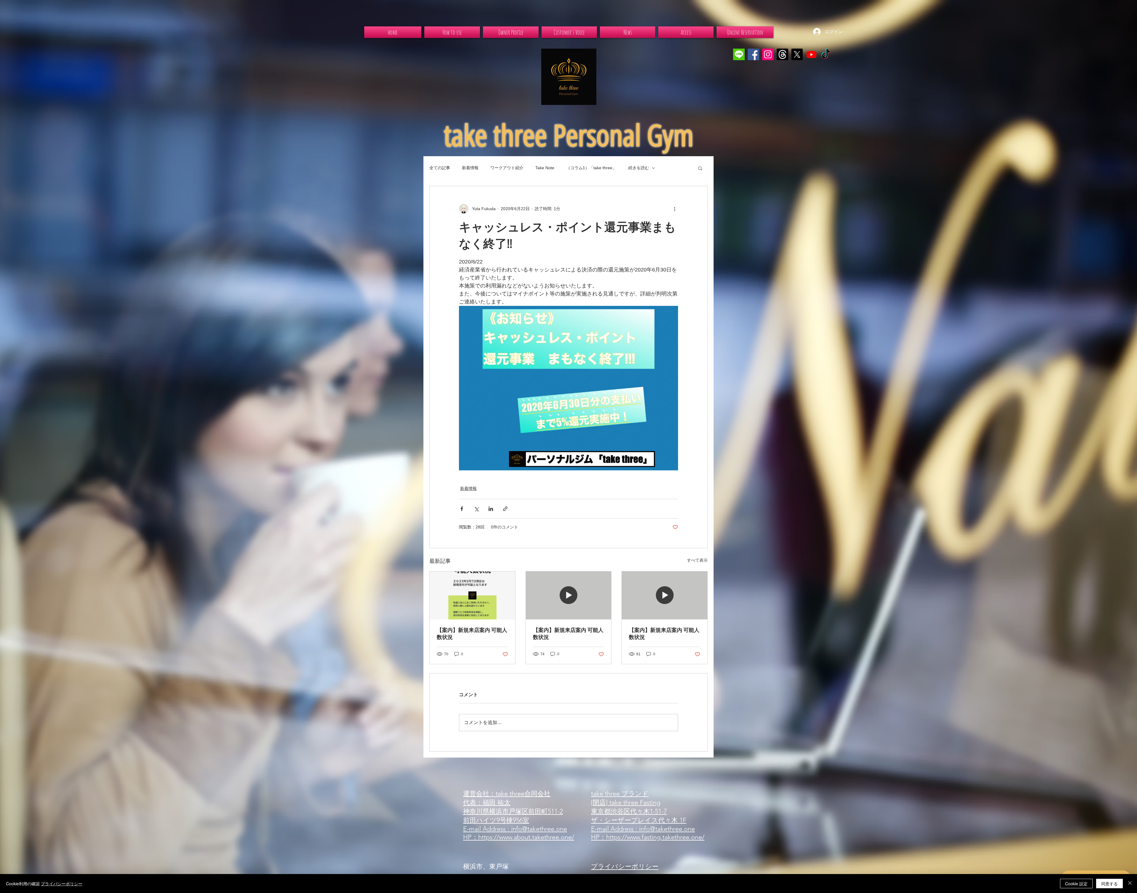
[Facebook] (753, 54)
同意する (1109, 883)
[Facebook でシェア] (462, 509)
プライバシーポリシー (61, 883)
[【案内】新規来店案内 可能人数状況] (472, 595)
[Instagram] (768, 54)
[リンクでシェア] (505, 509)
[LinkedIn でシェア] (491, 509)
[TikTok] (826, 54)
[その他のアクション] (674, 208)
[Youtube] (811, 54)
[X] (797, 54)
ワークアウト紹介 (506, 167)
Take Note (544, 167)
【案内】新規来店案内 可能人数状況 (472, 633)
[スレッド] (782, 54)
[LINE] (739, 54)
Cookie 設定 (1076, 883)
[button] (700, 168)
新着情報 (470, 167)
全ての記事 (439, 167)
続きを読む (638, 167)
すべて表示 (697, 560)
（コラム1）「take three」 (591, 167)
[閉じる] (1129, 883)
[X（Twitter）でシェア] (476, 509)
